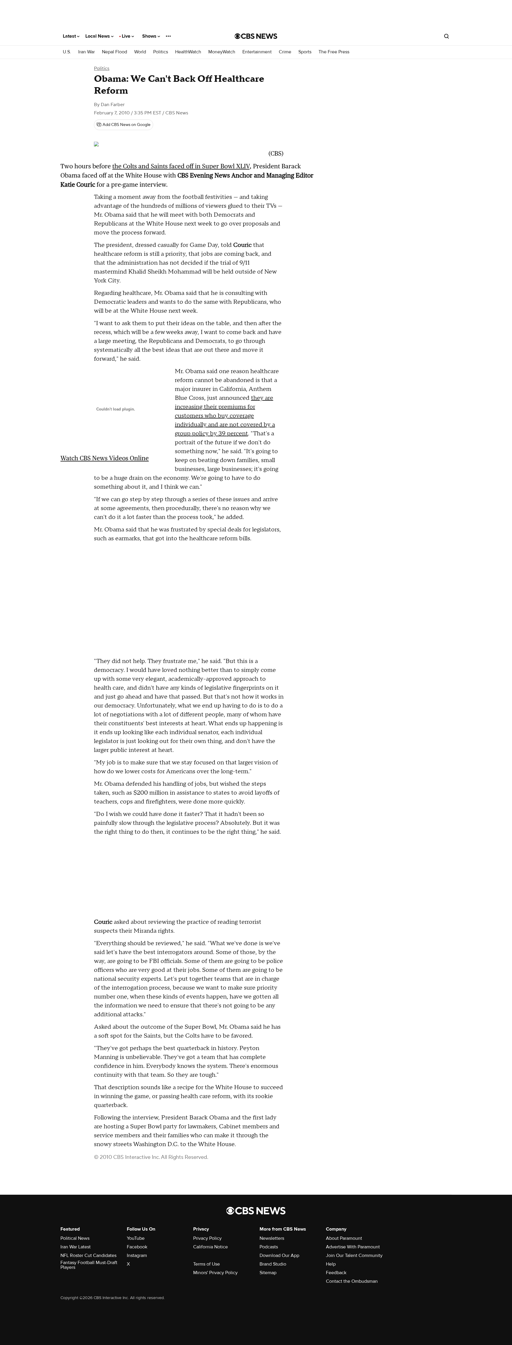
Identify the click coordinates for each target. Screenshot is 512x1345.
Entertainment (257, 52)
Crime (285, 52)
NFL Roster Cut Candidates (88, 1255)
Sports (304, 52)
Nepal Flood (114, 52)
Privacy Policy (207, 1238)
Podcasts (269, 1247)
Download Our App (279, 1255)
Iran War (86, 52)
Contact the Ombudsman (352, 1281)
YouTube (136, 1238)
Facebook (137, 1247)
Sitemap (268, 1272)
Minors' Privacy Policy (215, 1272)
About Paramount (344, 1238)
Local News (98, 36)
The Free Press (334, 52)
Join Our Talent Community (354, 1255)
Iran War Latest (75, 1247)
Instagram (137, 1255)
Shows (150, 36)
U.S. (67, 52)
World (140, 52)
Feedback (336, 1272)
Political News (74, 1238)
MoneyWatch (221, 52)
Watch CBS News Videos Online (104, 458)
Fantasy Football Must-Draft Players (88, 1265)
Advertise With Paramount (353, 1247)
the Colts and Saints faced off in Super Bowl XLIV (180, 166)
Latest (70, 36)
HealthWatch (188, 52)
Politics (160, 52)
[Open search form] (446, 36)
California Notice (210, 1247)
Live (127, 36)
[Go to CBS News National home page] (256, 36)
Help (331, 1264)
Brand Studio (273, 1264)
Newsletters (272, 1238)
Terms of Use (206, 1264)
